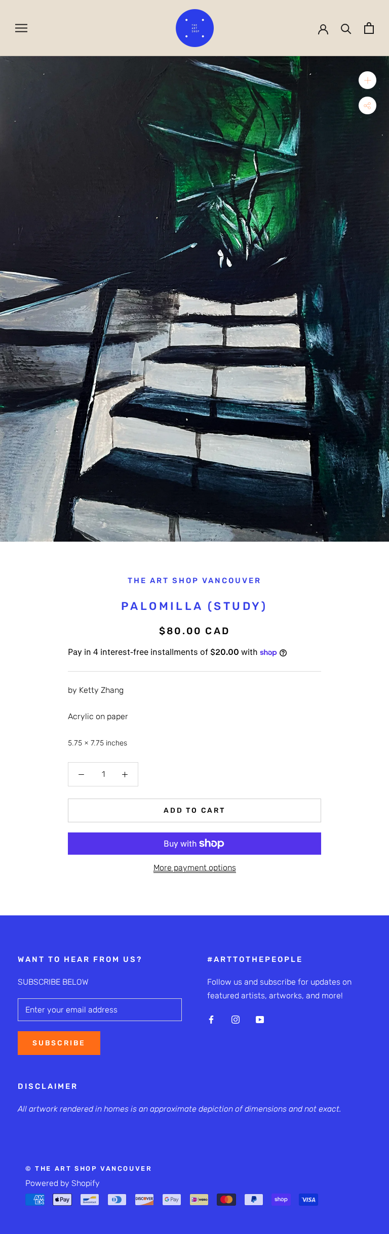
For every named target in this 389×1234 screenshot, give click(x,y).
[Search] (346, 28)
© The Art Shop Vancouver (88, 1168)
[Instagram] (235, 1019)
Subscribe (59, 1043)
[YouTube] (260, 1019)
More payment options (194, 867)
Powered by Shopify (62, 1183)
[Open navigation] (21, 28)
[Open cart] (369, 28)
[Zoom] (367, 80)
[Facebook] (211, 1019)
